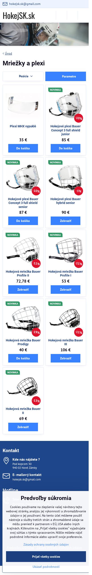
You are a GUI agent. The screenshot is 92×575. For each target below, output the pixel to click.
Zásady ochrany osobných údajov (46, 544)
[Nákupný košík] (72, 15)
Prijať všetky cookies (46, 557)
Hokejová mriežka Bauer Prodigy (23, 342)
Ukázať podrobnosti (46, 567)
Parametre (68, 76)
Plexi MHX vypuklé (23, 126)
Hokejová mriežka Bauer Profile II (23, 273)
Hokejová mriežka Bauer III (65, 342)
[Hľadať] (61, 15)
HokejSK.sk (19, 15)
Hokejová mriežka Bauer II (23, 411)
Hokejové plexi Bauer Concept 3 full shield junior (65, 130)
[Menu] (83, 15)
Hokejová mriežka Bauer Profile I (65, 273)
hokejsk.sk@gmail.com (27, 479)
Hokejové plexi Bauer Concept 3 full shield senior (23, 203)
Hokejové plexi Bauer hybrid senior (65, 201)
